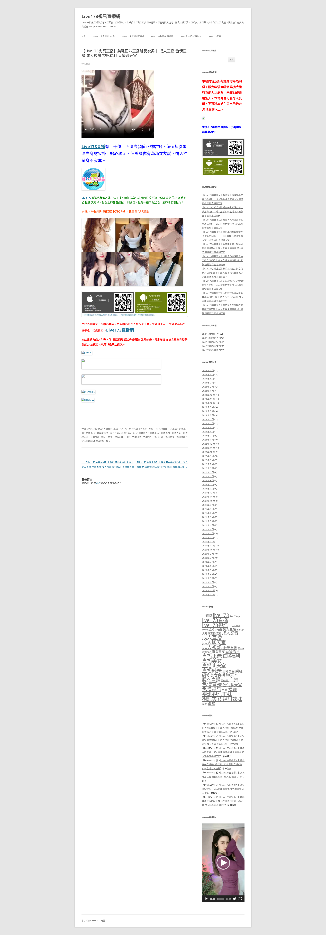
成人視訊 (132, 432)
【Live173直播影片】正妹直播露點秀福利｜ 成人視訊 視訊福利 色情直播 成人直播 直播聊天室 (223, 740)
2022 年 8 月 (208, 460)
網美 (110, 436)
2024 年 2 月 (208, 386)
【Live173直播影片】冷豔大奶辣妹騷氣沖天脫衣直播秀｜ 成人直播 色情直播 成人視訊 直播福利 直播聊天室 (222, 260)
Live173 (87, 198)
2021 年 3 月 (208, 529)
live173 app (235, 616)
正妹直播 (229, 647)
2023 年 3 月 (208, 431)
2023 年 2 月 (208, 435)
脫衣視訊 (119, 436)
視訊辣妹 (180, 436)
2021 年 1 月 (208, 537)
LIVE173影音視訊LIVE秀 (104, 36)
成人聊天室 (214, 642)
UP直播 (173, 428)
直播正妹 (154, 432)
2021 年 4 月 (208, 525)
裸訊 (207, 694)
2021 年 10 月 (208, 500)
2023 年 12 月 (208, 394)
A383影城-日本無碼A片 (191, 36)
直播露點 (228, 671)
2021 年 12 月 (208, 492)
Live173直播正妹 (210, 341)
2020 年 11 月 (208, 545)
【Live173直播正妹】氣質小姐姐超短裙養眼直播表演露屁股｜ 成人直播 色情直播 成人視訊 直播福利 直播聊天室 (222, 236)
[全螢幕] (240, 899)
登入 (98, 482)
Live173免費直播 (210, 333)
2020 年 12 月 (208, 541)
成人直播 (121, 432)
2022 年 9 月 (208, 455)
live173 (123, 428)
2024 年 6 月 (208, 370)
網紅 (103, 436)
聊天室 (232, 675)
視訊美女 (169, 436)
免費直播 (229, 629)
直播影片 (143, 432)
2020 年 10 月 (208, 549)
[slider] (221, 899)
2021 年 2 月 (208, 533)
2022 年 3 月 (208, 480)
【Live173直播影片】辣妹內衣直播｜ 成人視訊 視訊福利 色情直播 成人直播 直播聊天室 (223, 752)
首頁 (84, 36)
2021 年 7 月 (208, 513)
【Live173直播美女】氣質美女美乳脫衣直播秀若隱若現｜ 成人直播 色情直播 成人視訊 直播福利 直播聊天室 (222, 309)
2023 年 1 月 (208, 439)
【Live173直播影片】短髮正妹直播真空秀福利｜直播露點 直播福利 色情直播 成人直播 (223, 764)
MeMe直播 (161, 428)
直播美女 (176, 432)
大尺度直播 (102, 432)
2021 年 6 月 (208, 517)
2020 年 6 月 (208, 565)
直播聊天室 (214, 665)
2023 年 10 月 (208, 403)
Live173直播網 (120, 330)
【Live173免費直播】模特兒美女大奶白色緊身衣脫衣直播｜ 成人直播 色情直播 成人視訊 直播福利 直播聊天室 (222, 272)
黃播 (211, 703)
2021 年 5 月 (208, 521)
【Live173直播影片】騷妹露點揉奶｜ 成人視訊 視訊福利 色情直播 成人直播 (223, 788)
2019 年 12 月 (208, 590)
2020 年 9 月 (208, 553)
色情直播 (136, 436)
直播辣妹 (94, 436)
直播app (206, 652)
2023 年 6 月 (208, 419)
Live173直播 (215, 36)
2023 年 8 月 (208, 411)
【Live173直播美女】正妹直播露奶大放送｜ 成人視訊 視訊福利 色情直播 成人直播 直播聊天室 (223, 727)
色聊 (225, 690)
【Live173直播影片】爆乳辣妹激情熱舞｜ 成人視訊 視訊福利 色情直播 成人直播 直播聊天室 (223, 801)
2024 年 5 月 (208, 374)
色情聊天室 (232, 684)
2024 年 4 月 (208, 378)
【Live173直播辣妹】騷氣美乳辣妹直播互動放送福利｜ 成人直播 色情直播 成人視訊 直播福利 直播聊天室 (222, 223)
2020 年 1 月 (208, 586)
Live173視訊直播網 (101, 16)
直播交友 (218, 651)
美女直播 (217, 675)
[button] (223, 863)
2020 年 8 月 (208, 557)
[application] (223, 862)
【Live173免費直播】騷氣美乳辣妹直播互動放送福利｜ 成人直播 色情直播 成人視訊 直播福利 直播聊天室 (222, 211)
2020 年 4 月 (208, 574)
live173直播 (135, 428)
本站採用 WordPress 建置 (93, 920)
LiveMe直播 (234, 626)
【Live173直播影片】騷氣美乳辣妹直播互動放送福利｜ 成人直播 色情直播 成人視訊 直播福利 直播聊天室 (222, 199)
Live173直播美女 (210, 345)
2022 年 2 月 (208, 484)
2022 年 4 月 (208, 476)
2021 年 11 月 (208, 496)
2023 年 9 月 (208, 407)
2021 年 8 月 (208, 508)
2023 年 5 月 (208, 423)
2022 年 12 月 (208, 443)
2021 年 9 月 (208, 504)
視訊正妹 (158, 436)
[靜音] (234, 899)
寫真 (112, 432)
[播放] (206, 899)
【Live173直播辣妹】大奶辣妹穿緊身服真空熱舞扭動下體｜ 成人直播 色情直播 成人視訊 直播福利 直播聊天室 (222, 297)
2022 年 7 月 (208, 464)
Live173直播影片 (95, 428)
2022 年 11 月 (208, 447)
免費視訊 (90, 432)
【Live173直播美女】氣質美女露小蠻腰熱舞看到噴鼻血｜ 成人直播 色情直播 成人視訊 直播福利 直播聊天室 (222, 248)
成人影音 (230, 633)
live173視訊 (148, 428)
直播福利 (165, 432)
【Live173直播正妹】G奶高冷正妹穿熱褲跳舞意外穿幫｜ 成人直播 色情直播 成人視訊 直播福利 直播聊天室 (223, 284)
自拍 (128, 436)
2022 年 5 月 (208, 472)
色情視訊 (147, 436)
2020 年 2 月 (208, 582)
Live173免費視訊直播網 (133, 36)
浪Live (241, 648)
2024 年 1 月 (208, 390)
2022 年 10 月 (208, 451)
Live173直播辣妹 (210, 350)
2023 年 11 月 (208, 398)
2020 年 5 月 (208, 570)
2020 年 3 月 (208, 578)
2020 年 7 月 (208, 561)
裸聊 (232, 689)
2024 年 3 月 (208, 382)
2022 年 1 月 (208, 488)
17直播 (114, 428)
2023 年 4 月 (208, 427)
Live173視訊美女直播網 (162, 36)
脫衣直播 (211, 679)
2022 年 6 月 (208, 468)
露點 (204, 703)
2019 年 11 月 (208, 594)
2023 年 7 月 (208, 415)
